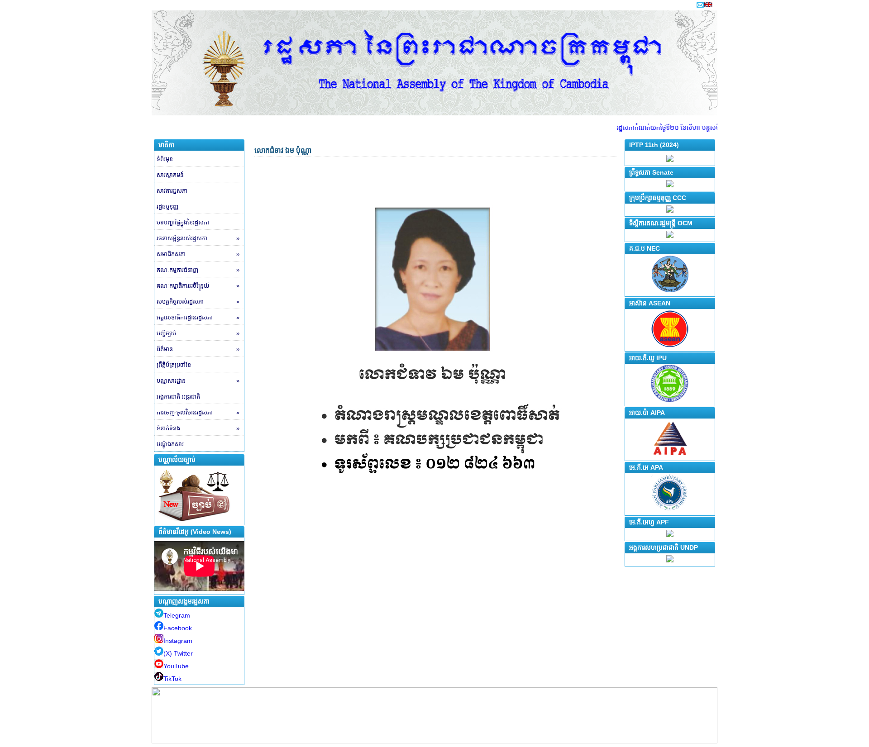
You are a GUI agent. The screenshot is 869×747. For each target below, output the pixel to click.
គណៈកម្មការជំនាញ (198, 269)
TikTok (172, 678)
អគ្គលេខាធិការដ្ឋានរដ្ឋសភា (198, 317)
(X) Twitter (178, 653)
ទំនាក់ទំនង (198, 428)
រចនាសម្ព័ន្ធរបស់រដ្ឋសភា (198, 238)
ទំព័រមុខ (165, 159)
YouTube (176, 666)
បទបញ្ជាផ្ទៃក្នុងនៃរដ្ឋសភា (183, 222)
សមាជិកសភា (198, 254)
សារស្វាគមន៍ (170, 174)
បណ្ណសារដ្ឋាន (198, 380)
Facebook (177, 628)
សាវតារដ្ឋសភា (172, 190)
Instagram (177, 640)
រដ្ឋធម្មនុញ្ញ (167, 206)
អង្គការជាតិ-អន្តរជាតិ (178, 396)
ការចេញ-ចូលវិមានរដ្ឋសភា (198, 412)
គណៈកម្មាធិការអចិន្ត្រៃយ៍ (198, 285)
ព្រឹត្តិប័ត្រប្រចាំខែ (174, 365)
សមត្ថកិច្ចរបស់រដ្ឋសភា (198, 301)
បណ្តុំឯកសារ (170, 444)
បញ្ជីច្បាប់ (198, 333)
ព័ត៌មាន (198, 349)
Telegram (176, 615)
